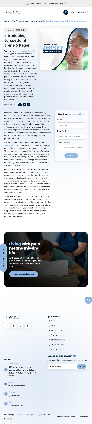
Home (7, 21)
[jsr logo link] (12, 12)
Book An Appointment (23, 274)
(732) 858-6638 (80, 12)
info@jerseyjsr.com (16, 385)
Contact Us (56, 349)
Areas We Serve (57, 344)
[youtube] (27, 326)
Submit (71, 156)
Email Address (63, 131)
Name (59, 120)
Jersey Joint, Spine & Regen (31, 414)
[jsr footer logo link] (12, 317)
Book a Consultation (3, 258)
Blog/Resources (19, 21)
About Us (55, 325)
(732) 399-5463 (16, 405)
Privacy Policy (63, 417)
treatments (9, 145)
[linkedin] (20, 326)
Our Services (56, 330)
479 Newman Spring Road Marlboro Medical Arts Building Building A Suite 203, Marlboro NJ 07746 (23, 371)
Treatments (56, 335)
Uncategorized (36, 21)
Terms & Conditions (79, 417)
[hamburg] (65, 12)
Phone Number (63, 142)
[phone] (88, 300)
